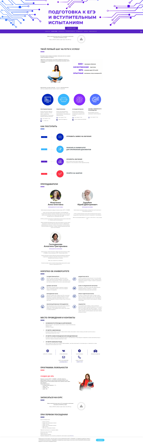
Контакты (86, 31)
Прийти (69, 173)
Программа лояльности (70, 31)
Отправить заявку (71, 28)
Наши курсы (47, 31)
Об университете (79, 31)
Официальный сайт (93, 31)
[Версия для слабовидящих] (141, 31)
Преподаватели (61, 31)
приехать (70, 148)
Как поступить (54, 31)
